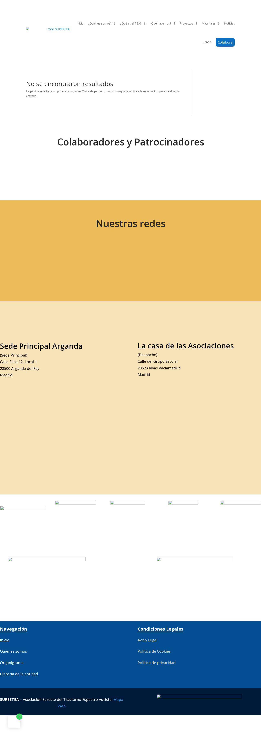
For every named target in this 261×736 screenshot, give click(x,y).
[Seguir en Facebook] (47, 261)
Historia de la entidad (19, 673)
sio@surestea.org (222, 260)
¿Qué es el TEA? (130, 23)
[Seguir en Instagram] (76, 261)
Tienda (206, 42)
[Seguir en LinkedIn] (105, 261)
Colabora (225, 42)
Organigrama (11, 662)
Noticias (229, 23)
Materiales (209, 23)
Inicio (80, 23)
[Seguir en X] (19, 261)
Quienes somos (13, 651)
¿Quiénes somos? (100, 23)
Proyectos (186, 23)
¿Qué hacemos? (160, 23)
